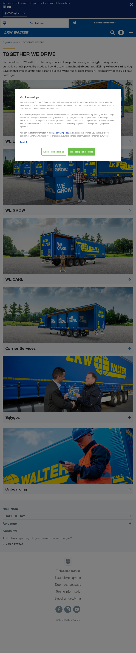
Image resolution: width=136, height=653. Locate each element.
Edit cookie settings (53, 151)
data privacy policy (60, 132)
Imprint (23, 142)
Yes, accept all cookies (81, 151)
